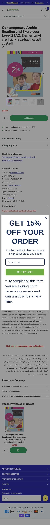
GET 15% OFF (25, 272)
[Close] (46, 218)
